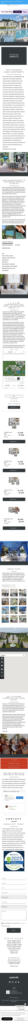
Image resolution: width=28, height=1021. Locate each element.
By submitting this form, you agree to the (11, 923)
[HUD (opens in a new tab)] (10, 982)
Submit (13, 930)
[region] (14, 1016)
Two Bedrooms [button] (14, 401)
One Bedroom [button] (14, 398)
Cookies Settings (20, 1018)
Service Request (14, 767)
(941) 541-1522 (14, 966)
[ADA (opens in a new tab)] (13, 981)
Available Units (14, 441)
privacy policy (22, 923)
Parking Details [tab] (6, 248)
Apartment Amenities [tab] (7, 245)
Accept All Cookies (7, 1018)
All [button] (14, 396)
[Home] (14, 4)
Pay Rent (14, 760)
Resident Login (14, 763)
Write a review (19, 797)
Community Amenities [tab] (7, 241)
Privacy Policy (14, 997)
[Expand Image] (5, 592)
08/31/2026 (12, 407)
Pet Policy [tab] (17, 245)
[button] (26, 2)
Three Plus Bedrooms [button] (14, 403)
